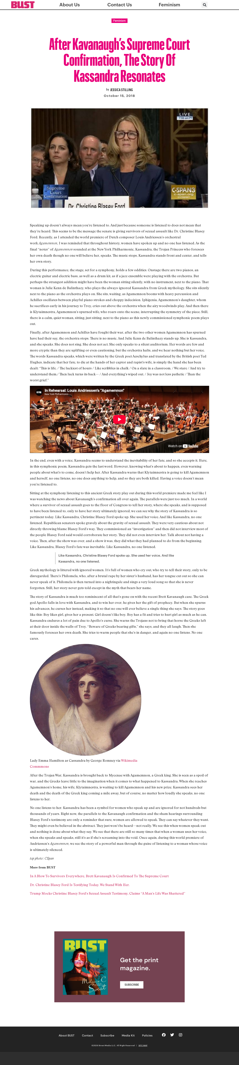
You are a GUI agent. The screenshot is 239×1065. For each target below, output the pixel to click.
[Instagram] (180, 1035)
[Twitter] (172, 1035)
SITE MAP (143, 1045)
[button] (204, 5)
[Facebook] (163, 1035)
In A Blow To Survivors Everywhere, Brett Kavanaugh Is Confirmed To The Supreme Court (99, 876)
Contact (87, 1035)
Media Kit (128, 1035)
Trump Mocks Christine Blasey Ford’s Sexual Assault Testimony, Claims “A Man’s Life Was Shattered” (107, 893)
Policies (147, 1035)
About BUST (67, 1035)
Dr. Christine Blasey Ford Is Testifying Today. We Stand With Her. (80, 885)
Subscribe (107, 1035)
